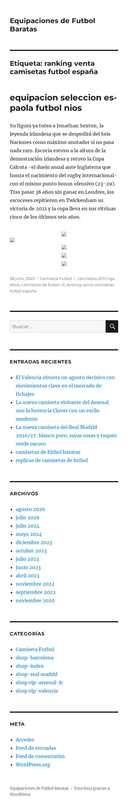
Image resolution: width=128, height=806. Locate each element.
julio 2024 (27, 526)
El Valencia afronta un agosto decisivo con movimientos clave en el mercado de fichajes (65, 385)
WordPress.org (33, 764)
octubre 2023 (31, 551)
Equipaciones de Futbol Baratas (39, 788)
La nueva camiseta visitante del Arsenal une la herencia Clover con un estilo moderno (62, 410)
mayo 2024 (29, 534)
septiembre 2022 (36, 592)
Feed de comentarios (40, 756)
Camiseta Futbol (56, 278)
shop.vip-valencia (37, 691)
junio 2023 (28, 567)
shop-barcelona (35, 658)
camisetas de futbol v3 (43, 284)
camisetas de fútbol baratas (48, 452)
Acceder (25, 740)
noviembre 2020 (35, 600)
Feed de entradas (36, 748)
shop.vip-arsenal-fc (39, 682)
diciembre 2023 (34, 542)
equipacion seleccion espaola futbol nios (63, 102)
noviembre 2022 (35, 584)
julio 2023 (27, 559)
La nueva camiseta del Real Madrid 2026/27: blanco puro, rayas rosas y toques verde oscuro (66, 435)
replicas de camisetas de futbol (52, 460)
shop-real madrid (36, 674)
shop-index (30, 666)
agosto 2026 (30, 509)
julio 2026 (28, 517)
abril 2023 (27, 576)
